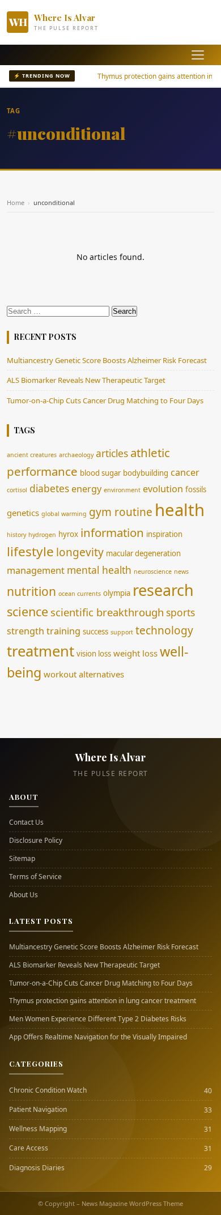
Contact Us (26, 822)
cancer (185, 472)
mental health (99, 570)
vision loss (93, 654)
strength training (43, 631)
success (95, 631)
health (180, 509)
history (16, 535)
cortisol (17, 490)
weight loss (135, 653)
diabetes (49, 488)
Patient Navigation (38, 1109)
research (163, 589)
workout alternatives (84, 674)
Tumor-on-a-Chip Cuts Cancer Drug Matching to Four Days (105, 400)
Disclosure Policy (35, 840)
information (112, 532)
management (36, 570)
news (181, 571)
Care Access (28, 1148)
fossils (195, 489)
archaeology (76, 455)
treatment (40, 650)
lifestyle (30, 551)
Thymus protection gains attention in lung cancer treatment (102, 1000)
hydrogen (42, 535)
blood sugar (100, 473)
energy (86, 489)
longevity (80, 552)
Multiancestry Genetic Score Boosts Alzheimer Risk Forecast (107, 360)
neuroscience (153, 571)
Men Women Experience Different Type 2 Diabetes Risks (97, 1019)
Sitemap (22, 858)
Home (15, 202)
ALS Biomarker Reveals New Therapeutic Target (86, 380)
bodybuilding (145, 473)
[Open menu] (198, 55)
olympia (116, 593)
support (121, 632)
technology (164, 630)
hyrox (68, 534)
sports (180, 612)
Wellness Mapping (38, 1128)
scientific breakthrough (107, 612)
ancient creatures (32, 455)
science (27, 611)
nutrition (31, 591)
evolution (163, 489)
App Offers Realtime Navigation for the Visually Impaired (98, 1037)
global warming (64, 514)
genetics (23, 512)
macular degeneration (143, 553)
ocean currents (79, 594)
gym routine (120, 512)
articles (112, 453)
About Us (23, 894)
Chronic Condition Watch (48, 1090)
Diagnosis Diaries (37, 1168)
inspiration (164, 534)
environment (122, 490)
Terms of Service (35, 876)
